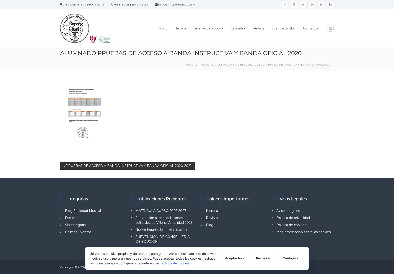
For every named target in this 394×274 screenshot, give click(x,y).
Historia (180, 28)
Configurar (291, 258)
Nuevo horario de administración (161, 230)
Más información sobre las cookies (303, 232)
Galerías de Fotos (207, 28)
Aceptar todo (235, 258)
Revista (258, 28)
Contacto (310, 28)
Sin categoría (75, 225)
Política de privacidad (293, 218)
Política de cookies (291, 225)
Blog (209, 225)
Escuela (237, 28)
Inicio (163, 28)
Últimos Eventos (78, 232)
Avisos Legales (288, 211)
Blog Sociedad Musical (83, 211)
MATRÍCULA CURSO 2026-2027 (160, 211)
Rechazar (263, 258)
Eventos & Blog (283, 28)
